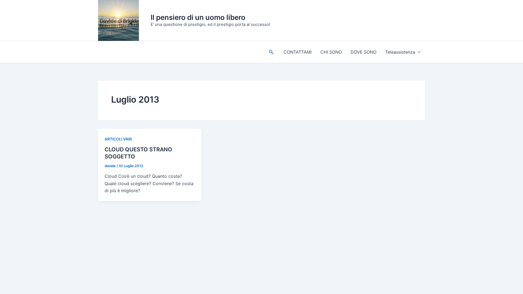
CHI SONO (331, 52)
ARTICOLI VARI (118, 139)
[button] (271, 52)
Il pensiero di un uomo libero (198, 17)
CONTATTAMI (298, 52)
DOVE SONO (363, 52)
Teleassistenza (400, 52)
